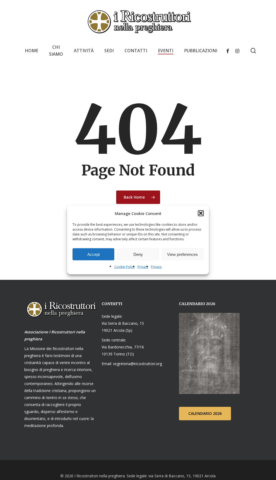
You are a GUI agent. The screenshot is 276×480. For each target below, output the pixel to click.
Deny (138, 254)
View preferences (182, 254)
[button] (200, 213)
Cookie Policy (124, 266)
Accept (93, 254)
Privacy (142, 266)
